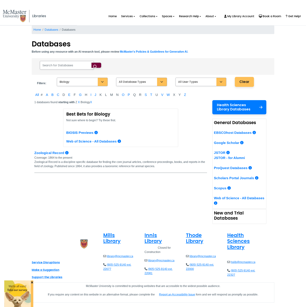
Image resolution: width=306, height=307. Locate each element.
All (37, 95)
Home (113, 16)
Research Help (189, 16)
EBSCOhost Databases (233, 133)
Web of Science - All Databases (91, 141)
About (209, 16)
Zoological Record (49, 153)
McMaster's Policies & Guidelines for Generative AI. (154, 51)
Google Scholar (227, 143)
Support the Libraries (47, 277)
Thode (194, 238)
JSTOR (220, 153)
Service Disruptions (46, 262)
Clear (244, 81)
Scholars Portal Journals (234, 178)
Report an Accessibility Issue (177, 294)
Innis (153, 238)
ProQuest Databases (231, 168)
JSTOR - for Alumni (229, 158)
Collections (147, 16)
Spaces (167, 16)
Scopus (220, 188)
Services (127, 16)
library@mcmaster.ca (120, 256)
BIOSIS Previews (80, 133)
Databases (51, 29)
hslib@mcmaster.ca (243, 262)
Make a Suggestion (45, 270)
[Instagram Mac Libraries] (43, 254)
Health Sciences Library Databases (233, 107)
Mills (112, 238)
